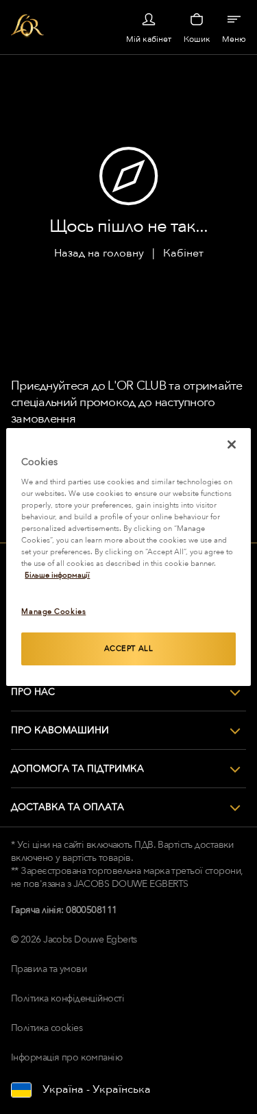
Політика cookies (46, 1027)
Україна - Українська (96, 1089)
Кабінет (183, 253)
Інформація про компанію (66, 1057)
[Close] (232, 444)
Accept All (129, 648)
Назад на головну (99, 253)
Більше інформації (57, 575)
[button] (128, 692)
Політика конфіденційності (67, 998)
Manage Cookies (53, 611)
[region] (128, 557)
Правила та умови (48, 968)
